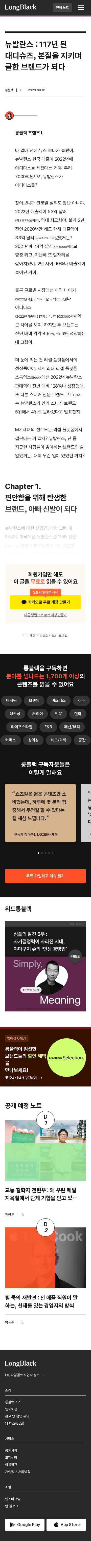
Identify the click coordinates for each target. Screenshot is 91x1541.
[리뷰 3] (45, 853)
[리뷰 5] (52, 853)
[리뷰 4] (49, 853)
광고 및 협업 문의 (17, 1416)
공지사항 (11, 1450)
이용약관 (11, 1465)
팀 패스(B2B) (14, 1423)
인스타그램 (12, 1499)
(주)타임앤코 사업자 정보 (22, 1375)
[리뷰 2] (42, 853)
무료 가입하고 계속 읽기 (45, 876)
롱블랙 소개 (13, 1402)
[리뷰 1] (38, 853)
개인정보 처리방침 (17, 1472)
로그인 (62, 635)
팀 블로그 (11, 1506)
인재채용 (11, 1409)
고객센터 (11, 1458)
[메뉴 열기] (81, 8)
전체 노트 (62, 8)
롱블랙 (9, 90)
